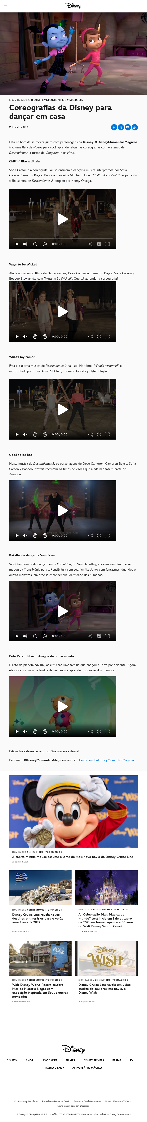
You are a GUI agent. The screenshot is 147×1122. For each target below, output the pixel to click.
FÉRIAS (116, 1060)
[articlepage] (40, 958)
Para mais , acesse (71, 760)
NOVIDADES (49, 1060)
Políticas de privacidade (26, 1101)
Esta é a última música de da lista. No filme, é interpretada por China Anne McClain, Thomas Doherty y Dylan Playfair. (65, 410)
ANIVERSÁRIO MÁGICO (87, 1068)
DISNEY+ (12, 1060)
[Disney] (73, 6)
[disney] (73, 1050)
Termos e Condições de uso (87, 1101)
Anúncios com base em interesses (73, 1106)
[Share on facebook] (114, 127)
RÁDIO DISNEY (54, 1068)
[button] (5, 6)
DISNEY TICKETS (93, 1060)
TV (131, 1060)
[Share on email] (127, 127)
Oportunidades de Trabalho (118, 1101)
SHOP (29, 1060)
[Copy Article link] (135, 127)
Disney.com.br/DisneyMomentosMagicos (106, 760)
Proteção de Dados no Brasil (55, 1101)
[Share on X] (121, 127)
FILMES (70, 1060)
